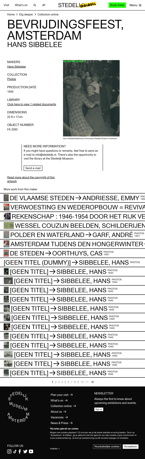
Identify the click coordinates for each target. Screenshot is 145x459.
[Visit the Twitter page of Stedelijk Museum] (25, 451)
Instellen (54, 449)
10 (82, 382)
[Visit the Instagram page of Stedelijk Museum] (9, 451)
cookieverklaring (63, 438)
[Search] (35, 5)
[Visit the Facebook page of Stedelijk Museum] (20, 451)
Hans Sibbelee (16, 66)
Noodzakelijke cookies (107, 446)
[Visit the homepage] (18, 422)
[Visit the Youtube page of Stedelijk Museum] (31, 451)
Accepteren (130, 446)
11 (87, 382)
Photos (11, 79)
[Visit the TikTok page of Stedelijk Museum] (15, 451)
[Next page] (92, 382)
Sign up (98, 409)
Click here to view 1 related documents (31, 104)
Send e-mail (33, 168)
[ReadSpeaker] (44, 5)
